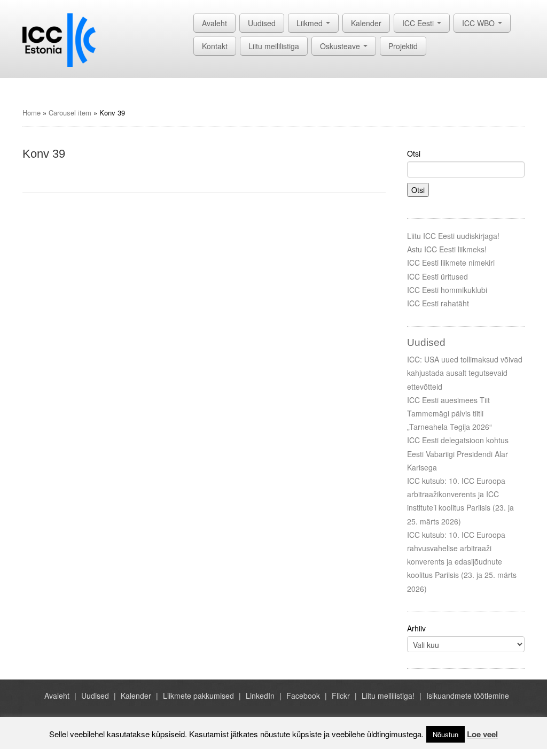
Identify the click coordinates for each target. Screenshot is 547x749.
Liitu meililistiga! (388, 695)
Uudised (262, 23)
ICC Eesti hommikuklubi (447, 289)
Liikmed (310, 23)
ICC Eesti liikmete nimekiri (451, 262)
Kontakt (215, 46)
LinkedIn (260, 695)
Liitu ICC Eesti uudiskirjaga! (453, 235)
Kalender (366, 23)
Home (31, 112)
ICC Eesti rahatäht (438, 303)
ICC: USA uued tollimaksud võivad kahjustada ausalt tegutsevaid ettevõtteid (464, 372)
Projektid (403, 46)
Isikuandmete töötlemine (467, 695)
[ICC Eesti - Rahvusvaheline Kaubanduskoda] (59, 39)
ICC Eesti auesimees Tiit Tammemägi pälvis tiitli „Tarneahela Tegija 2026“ (449, 413)
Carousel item (70, 112)
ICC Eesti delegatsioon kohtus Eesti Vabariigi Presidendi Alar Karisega (458, 453)
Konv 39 (43, 153)
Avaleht (214, 23)
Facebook (303, 695)
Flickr (341, 695)
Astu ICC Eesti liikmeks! (447, 249)
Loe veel (482, 734)
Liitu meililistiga (273, 46)
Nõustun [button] (445, 734)
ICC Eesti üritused (437, 276)
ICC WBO (479, 23)
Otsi (413, 153)
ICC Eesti (419, 23)
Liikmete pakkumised (198, 695)
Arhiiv (416, 628)
